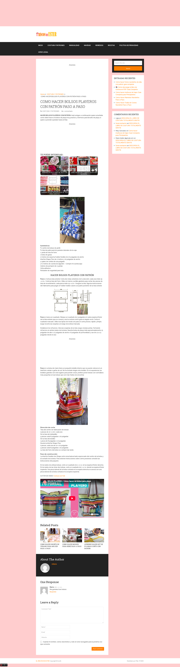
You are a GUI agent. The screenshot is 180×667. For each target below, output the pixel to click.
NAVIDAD (87, 45)
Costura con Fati (59, 476)
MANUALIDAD (74, 45)
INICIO (40, 45)
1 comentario (68, 111)
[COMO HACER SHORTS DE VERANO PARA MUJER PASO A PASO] (50, 535)
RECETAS (111, 45)
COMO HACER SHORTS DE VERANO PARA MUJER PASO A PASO (49, 546)
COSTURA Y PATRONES (56, 45)
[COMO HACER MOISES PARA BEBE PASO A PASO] (72, 535)
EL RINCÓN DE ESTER (42, 661)
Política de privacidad (128, 45)
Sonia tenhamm (121, 123)
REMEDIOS (99, 45)
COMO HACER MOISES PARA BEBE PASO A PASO (71, 545)
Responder (53, 592)
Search (128, 68)
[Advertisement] (56, 13)
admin (54, 564)
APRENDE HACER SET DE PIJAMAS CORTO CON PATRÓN (93, 546)
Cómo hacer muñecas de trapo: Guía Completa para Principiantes (128, 133)
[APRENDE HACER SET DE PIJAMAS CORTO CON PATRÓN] (94, 535)
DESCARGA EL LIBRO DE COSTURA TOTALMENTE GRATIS (128, 125)
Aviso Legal (43, 52)
